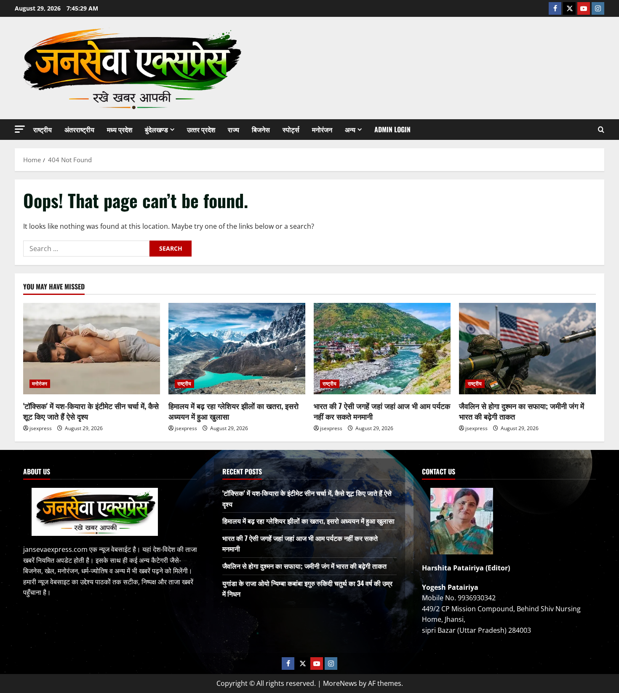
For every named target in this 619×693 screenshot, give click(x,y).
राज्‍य (233, 129)
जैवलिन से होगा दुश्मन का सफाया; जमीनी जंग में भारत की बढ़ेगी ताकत (521, 411)
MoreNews (340, 683)
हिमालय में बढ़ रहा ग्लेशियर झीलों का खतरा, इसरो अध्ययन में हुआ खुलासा (233, 411)
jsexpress (40, 428)
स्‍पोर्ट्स (291, 129)
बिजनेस (261, 129)
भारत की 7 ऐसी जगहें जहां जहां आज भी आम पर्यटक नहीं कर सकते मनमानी (382, 411)
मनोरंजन (322, 129)
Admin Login (392, 129)
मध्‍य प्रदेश (119, 129)
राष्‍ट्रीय (42, 129)
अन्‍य (350, 129)
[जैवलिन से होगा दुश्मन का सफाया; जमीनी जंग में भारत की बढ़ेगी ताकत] (527, 348)
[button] (20, 129)
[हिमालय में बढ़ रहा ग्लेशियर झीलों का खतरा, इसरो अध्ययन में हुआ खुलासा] (236, 348)
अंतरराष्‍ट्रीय (79, 129)
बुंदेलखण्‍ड (156, 129)
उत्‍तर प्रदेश (201, 129)
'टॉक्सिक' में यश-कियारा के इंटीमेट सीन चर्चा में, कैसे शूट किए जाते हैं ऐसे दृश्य (91, 411)
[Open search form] (601, 129)
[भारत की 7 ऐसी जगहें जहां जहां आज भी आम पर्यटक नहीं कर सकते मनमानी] (382, 348)
